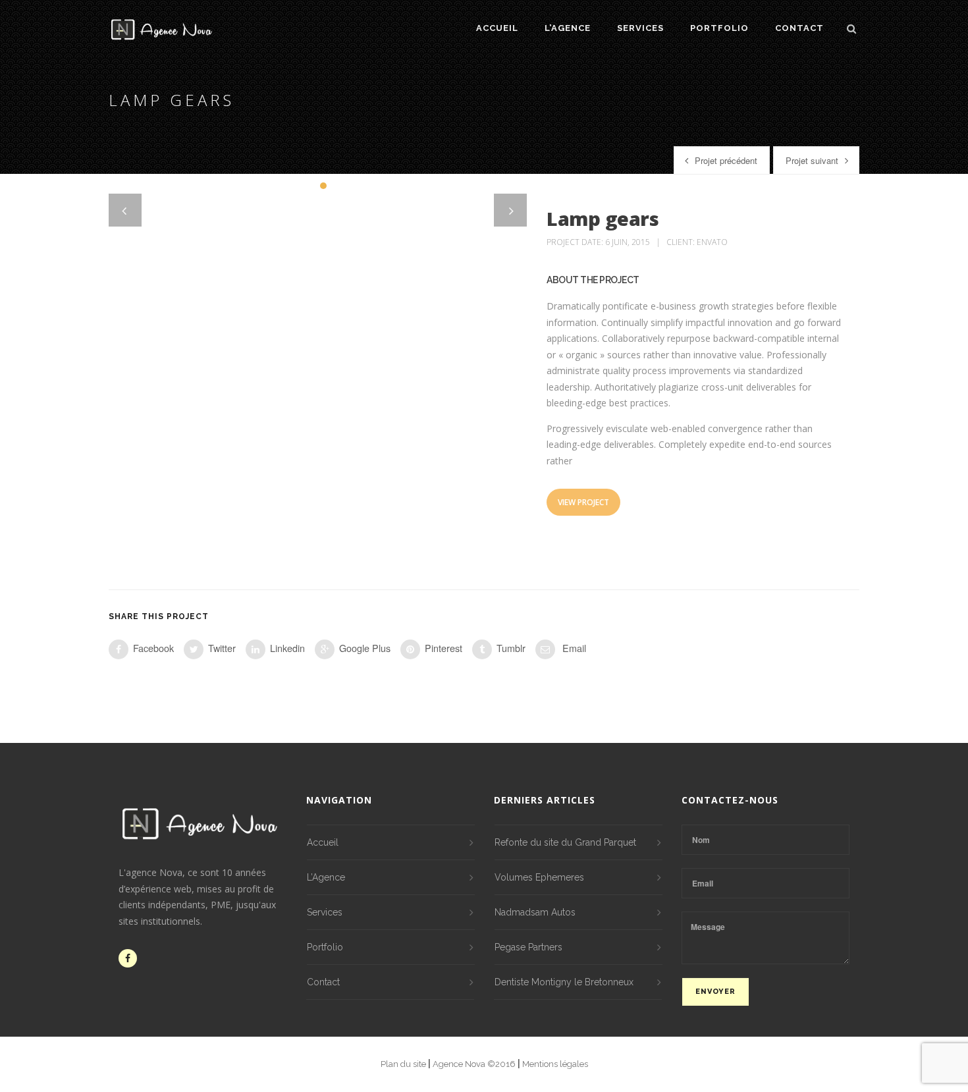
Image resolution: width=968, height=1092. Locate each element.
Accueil (497, 28)
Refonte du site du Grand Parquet (565, 842)
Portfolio (719, 28)
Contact (799, 28)
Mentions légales (555, 1064)
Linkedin (287, 648)
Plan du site (404, 1064)
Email (573, 648)
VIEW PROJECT (583, 502)
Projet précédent (726, 160)
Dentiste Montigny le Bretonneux (564, 982)
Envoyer (715, 991)
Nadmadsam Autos (535, 912)
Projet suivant (812, 160)
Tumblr (511, 648)
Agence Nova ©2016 (475, 1064)
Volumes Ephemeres (539, 877)
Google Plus (364, 648)
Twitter (222, 648)
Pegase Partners (528, 947)
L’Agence (568, 28)
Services (640, 28)
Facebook (153, 648)
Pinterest (443, 648)
